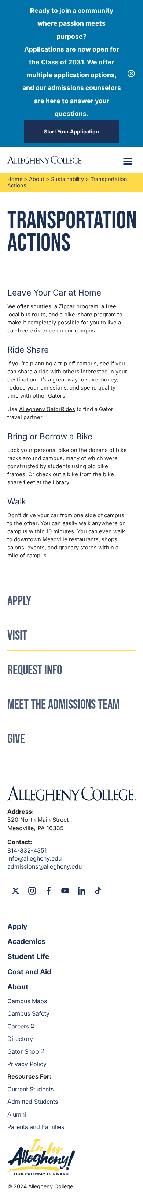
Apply (17, 926)
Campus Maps (27, 1001)
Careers (18, 1026)
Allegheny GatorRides (47, 409)
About (36, 179)
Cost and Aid (29, 971)
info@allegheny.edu (34, 858)
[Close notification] (131, 73)
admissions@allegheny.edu (44, 866)
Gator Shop (23, 1051)
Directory (20, 1038)
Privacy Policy (27, 1064)
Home (14, 179)
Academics (26, 941)
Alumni (16, 1114)
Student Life (28, 956)
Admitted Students (32, 1101)
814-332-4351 (27, 850)
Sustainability (67, 179)
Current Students (30, 1089)
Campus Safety (28, 1013)
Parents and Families (35, 1126)
